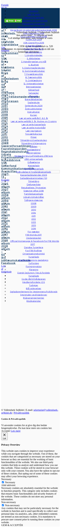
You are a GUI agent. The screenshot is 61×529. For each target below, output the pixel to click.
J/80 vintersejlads (33, 159)
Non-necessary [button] (8, 502)
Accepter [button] (5, 431)
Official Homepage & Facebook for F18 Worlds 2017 (34, 242)
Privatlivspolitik (21, 412)
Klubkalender (34, 301)
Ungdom (33, 11)
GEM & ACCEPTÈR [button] (12, 525)
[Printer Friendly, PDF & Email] (13, 20)
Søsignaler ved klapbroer (33, 294)
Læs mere (15, 431)
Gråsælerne (34, 162)
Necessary (10, 482)
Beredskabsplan (33, 99)
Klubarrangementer (33, 298)
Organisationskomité (34, 253)
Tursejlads (33, 257)
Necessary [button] (6, 479)
